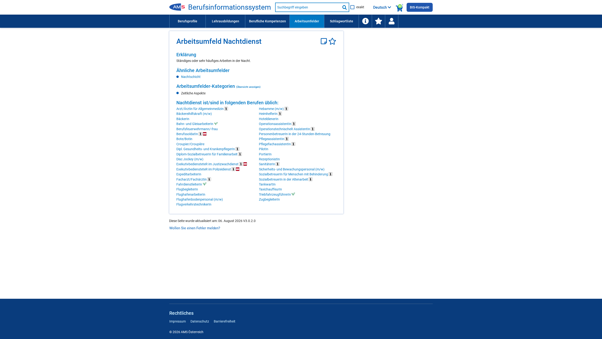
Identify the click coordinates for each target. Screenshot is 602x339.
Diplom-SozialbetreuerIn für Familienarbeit (207, 154)
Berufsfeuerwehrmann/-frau (197, 129)
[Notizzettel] (325, 41)
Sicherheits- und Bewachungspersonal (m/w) (292, 169)
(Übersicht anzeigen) (248, 87)
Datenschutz (199, 321)
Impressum (177, 321)
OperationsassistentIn (275, 124)
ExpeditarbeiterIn (188, 174)
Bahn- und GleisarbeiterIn (194, 124)
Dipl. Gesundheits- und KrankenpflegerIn (206, 149)
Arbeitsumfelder (307, 21)
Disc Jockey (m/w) (189, 159)
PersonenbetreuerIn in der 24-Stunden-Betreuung (294, 134)
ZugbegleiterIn (269, 199)
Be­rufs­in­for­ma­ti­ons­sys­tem (229, 7)
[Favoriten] (332, 41)
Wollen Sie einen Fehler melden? (194, 228)
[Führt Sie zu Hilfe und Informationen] (365, 21)
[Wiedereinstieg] (391, 21)
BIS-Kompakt (419, 7)
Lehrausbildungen (225, 21)
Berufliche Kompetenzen (267, 21)
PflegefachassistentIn (275, 144)
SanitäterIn (267, 164)
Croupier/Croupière (190, 144)
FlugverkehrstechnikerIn (193, 204)
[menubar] (301, 21)
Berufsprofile (187, 21)
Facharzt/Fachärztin (191, 179)
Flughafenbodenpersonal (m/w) (199, 199)
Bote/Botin (184, 139)
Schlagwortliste (341, 21)
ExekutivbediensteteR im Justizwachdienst (207, 164)
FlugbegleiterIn (187, 189)
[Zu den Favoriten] (378, 21)
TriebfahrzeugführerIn (275, 194)
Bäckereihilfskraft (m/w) (194, 114)
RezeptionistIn (269, 159)
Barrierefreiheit (224, 321)
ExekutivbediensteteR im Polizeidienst (204, 169)
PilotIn (263, 149)
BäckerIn (182, 119)
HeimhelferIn (268, 114)
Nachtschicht (191, 77)
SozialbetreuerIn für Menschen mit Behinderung (294, 174)
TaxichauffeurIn (270, 189)
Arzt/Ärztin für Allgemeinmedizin (200, 109)
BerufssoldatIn (187, 134)
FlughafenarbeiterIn (190, 194)
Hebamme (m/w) (272, 109)
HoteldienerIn (268, 119)
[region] (256, 57)
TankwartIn (267, 184)
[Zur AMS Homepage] (178, 7)
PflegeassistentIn (272, 139)
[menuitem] (187, 21)
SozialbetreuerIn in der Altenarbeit (284, 179)
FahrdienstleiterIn (189, 184)
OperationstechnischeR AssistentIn (285, 129)
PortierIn (265, 154)
